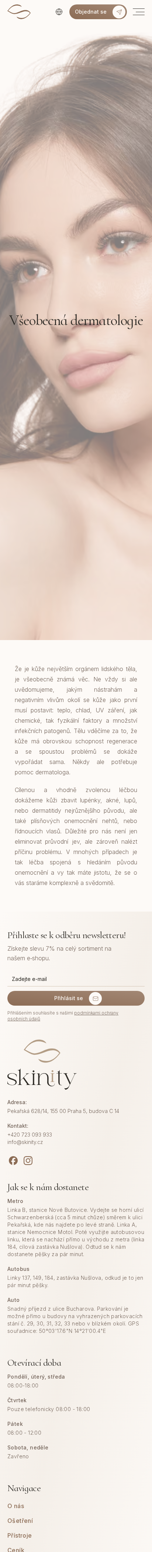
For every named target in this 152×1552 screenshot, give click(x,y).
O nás (15, 1506)
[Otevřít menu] (136, 12)
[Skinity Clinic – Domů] (19, 11)
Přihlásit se (68, 998)
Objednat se (91, 11)
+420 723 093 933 (29, 1134)
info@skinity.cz (25, 1142)
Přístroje (19, 1535)
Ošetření (20, 1520)
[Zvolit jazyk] (59, 11)
